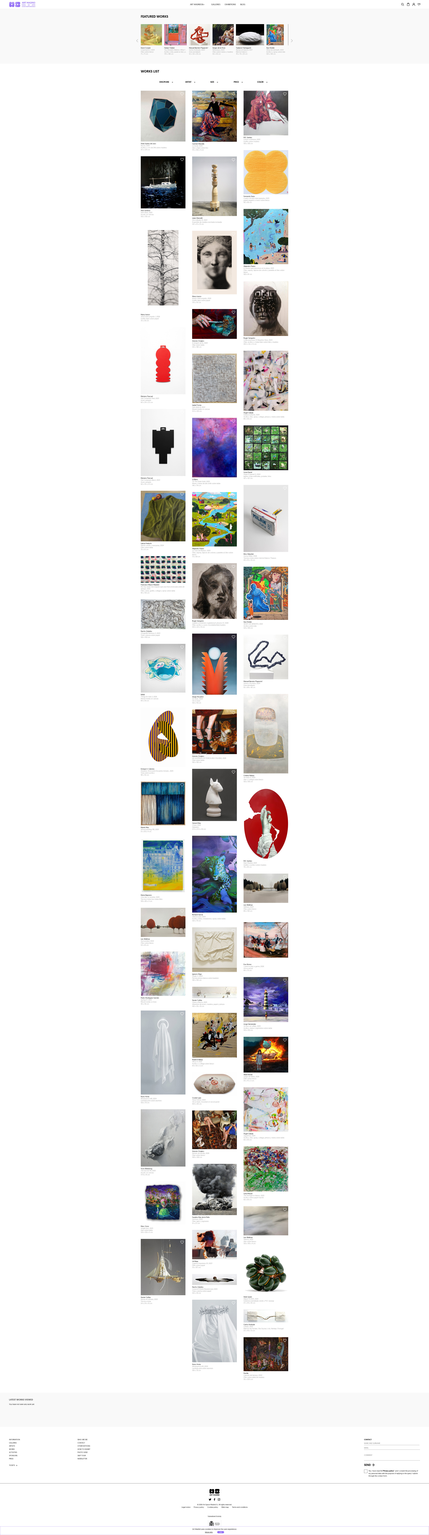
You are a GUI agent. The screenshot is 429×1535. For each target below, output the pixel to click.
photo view (82, 1452)
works (12, 1449)
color (260, 82)
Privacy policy (199, 1507)
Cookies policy (212, 1507)
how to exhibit (84, 1449)
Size (212, 82)
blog (242, 4)
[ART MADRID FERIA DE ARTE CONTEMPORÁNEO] (22, 4)
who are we (82, 1440)
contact (81, 1443)
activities (13, 1452)
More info (209, 1532)
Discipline (164, 82)
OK (220, 1532)
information (14, 1440)
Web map (225, 1507)
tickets (12, 1465)
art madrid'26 (196, 4)
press (11, 1459)
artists (12, 1446)
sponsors (13, 1455)
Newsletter (82, 1459)
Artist (188, 82)
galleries (215, 4)
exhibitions (230, 4)
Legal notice (186, 1507)
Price (236, 82)
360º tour (82, 1455)
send (367, 1465)
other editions (84, 1446)
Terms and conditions (240, 1507)
